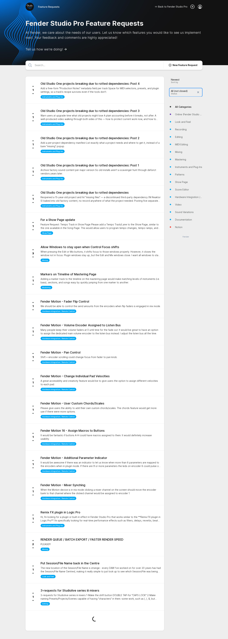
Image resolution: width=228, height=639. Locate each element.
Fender (186, 237)
